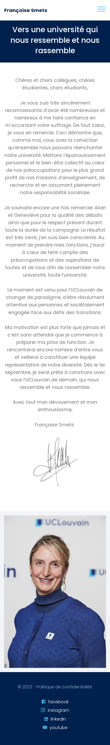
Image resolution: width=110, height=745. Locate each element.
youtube (59, 728)
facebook (58, 702)
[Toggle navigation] (101, 8)
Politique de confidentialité (64, 687)
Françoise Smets (25, 10)
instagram (58, 710)
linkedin (58, 719)
